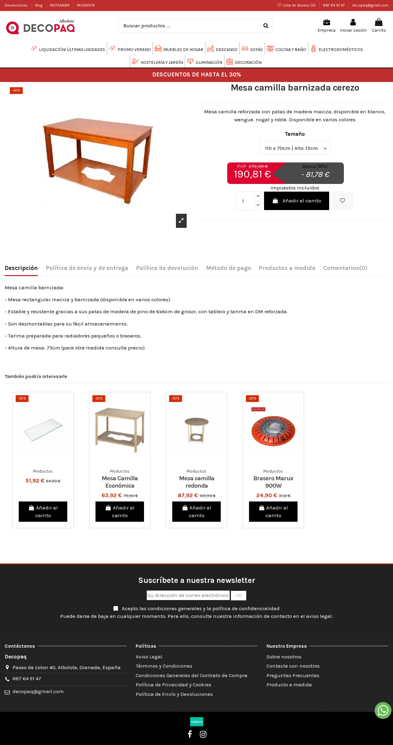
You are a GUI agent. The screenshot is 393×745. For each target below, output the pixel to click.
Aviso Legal (149, 656)
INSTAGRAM (60, 5)
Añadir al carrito (301, 200)
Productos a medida (287, 268)
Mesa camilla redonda (196, 482)
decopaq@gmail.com (370, 5)
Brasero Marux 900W (273, 482)
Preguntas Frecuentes (293, 675)
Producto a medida (289, 684)
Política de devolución (167, 268)
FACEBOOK (86, 5)
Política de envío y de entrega (87, 268)
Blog (39, 5)
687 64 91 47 (334, 5)
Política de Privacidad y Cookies (173, 684)
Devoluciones (17, 5)
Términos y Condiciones (164, 666)
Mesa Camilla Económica (120, 482)
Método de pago (228, 268)
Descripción (21, 268)
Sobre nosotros (284, 656)
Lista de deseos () (299, 5)
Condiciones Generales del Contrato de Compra (191, 675)
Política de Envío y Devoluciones (174, 694)
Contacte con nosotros (293, 666)
